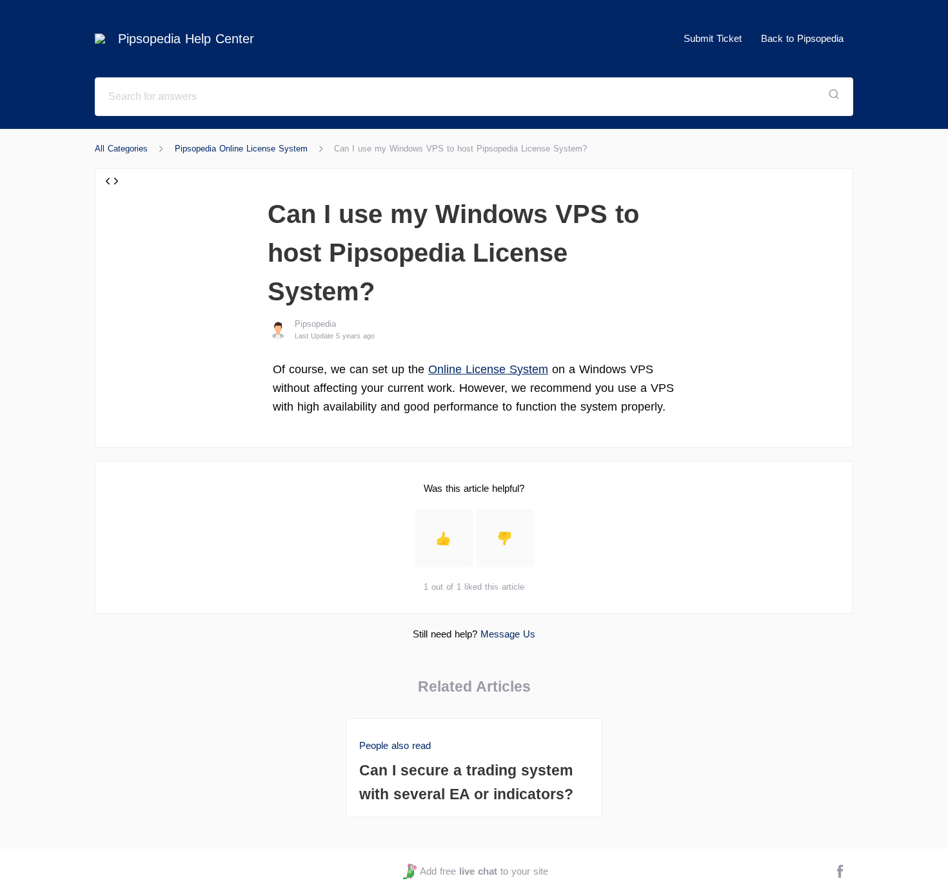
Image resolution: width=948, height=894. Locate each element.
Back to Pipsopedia (802, 38)
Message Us (507, 633)
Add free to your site (484, 871)
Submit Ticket (713, 38)
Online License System (488, 369)
